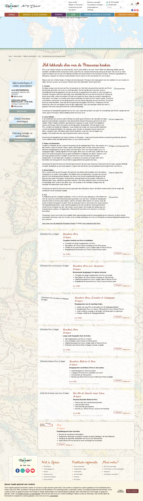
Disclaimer (77, 479)
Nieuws (46, 471)
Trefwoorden (77, 471)
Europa (58, 15)
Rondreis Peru (78, 237)
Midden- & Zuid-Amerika (35, 15)
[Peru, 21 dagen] (46, 425)
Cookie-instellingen (120, 491)
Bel (21, 465)
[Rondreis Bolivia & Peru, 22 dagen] (52, 361)
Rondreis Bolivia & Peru (86, 364)
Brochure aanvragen (110, 466)
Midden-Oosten (127, 15)
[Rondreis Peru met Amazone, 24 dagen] (54, 266)
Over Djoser (72, 10)
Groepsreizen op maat (75, 7)
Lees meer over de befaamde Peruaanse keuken (59, 223)
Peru (68, 428)
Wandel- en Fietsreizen (75, 5)
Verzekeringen (78, 474)
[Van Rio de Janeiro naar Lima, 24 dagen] (54, 393)
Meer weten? (110, 462)
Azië (73, 15)
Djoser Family (73, 2)
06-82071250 (112, 5)
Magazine (107, 471)
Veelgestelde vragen (80, 469)
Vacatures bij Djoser (50, 477)
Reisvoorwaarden (79, 466)
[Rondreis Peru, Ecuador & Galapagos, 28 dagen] (56, 299)
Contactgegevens (92, 7)
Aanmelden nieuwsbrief (111, 474)
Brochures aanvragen (93, 2)
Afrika (11, 15)
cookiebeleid (53, 496)
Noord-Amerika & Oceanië (97, 15)
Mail (24, 465)
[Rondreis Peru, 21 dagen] (49, 234)
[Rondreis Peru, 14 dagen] (49, 329)
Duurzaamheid (48, 479)
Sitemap (76, 477)
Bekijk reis (126, 254)
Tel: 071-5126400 (113, 2)
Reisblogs (90, 10)
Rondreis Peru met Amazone (89, 269)
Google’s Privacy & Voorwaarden (29, 494)
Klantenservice (48, 474)
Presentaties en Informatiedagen (114, 469)
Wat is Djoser (50, 462)
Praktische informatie (85, 462)
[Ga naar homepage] (23, 6)
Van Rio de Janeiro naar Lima (88, 396)
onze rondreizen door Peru (91, 223)
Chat (28, 465)
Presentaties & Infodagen (95, 5)
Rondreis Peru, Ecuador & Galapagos (95, 301)
